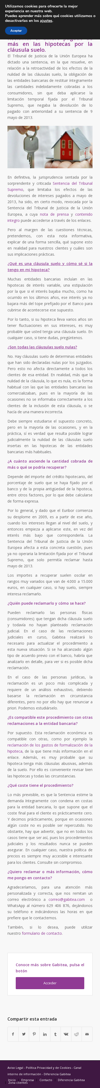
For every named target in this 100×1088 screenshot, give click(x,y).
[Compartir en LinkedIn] (45, 1034)
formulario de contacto (42, 933)
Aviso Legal (15, 1068)
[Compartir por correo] (87, 1034)
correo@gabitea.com (67, 899)
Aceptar (16, 31)
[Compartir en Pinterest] (34, 1034)
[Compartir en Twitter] (24, 1034)
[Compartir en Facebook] (13, 1034)
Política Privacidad (39, 1068)
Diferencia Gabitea (57, 1074)
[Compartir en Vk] (66, 1034)
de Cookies (63, 1068)
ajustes (46, 20)
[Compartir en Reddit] (76, 1034)
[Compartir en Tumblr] (55, 1034)
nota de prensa (54, 214)
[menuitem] (11, 1080)
